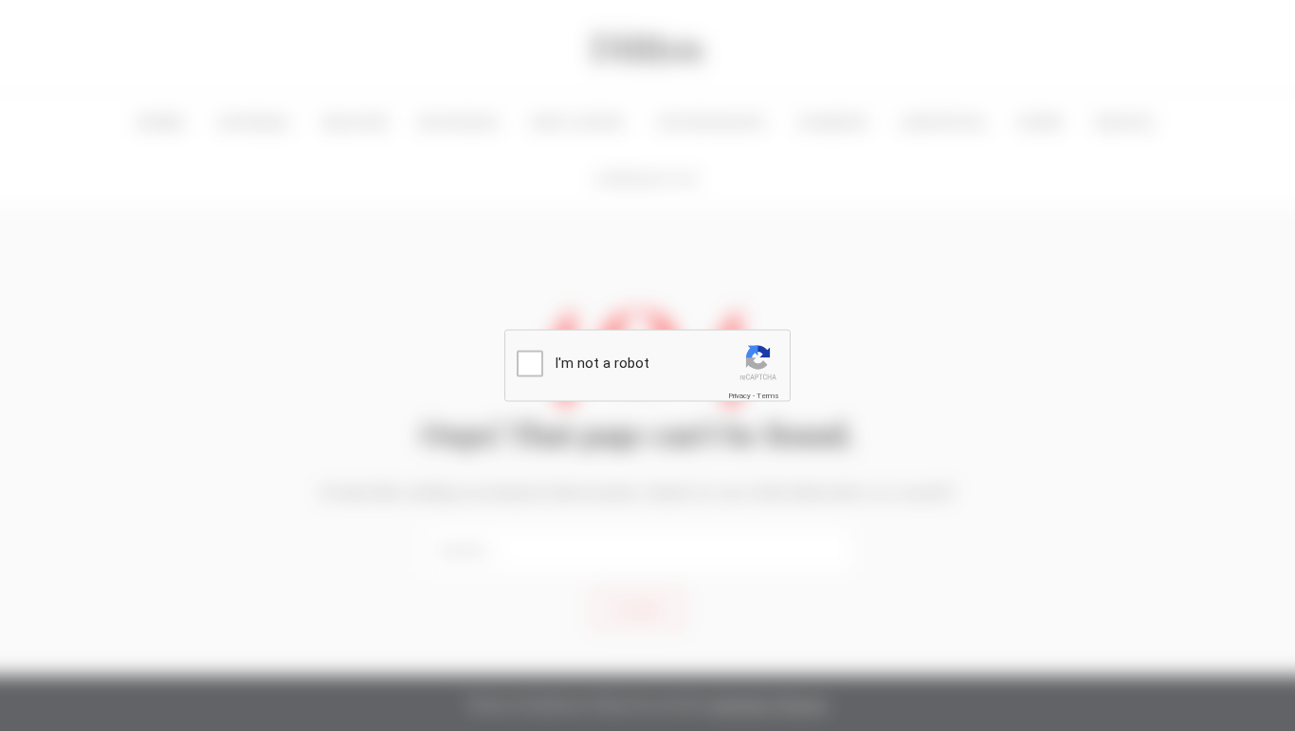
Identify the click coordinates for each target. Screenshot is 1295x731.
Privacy (739, 396)
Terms (768, 396)
